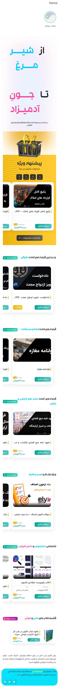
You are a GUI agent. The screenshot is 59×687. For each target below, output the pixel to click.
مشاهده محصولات (31, 238)
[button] (14, 682)
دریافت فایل (43, 226)
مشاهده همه (11, 618)
